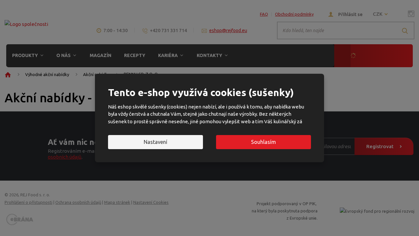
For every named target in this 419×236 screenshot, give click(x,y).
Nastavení (155, 142)
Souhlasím (263, 142)
